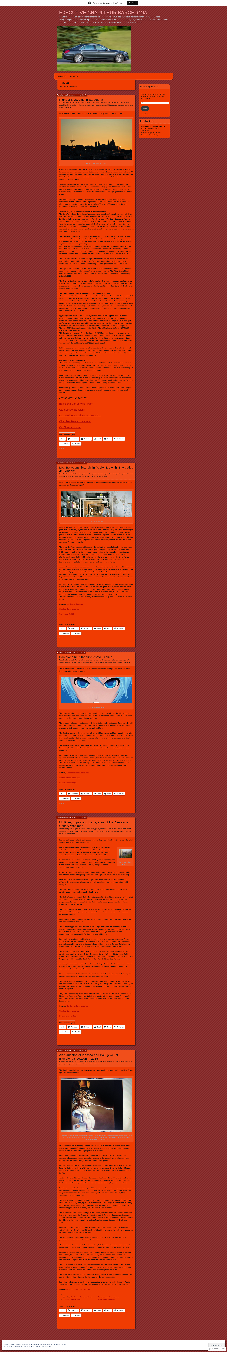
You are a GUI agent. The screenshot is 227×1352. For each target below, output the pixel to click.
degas (121, 102)
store (93, 476)
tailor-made (108, 662)
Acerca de (61, 76)
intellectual (103, 829)
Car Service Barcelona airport (78, 773)
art (79, 829)
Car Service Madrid (70, 427)
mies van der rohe (88, 105)
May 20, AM (82, 95)
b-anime (95, 660)
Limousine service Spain (68, 782)
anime (90, 660)
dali (82, 1061)
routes (107, 831)
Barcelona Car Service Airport (76, 403)
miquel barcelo (64, 831)
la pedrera (92, 1061)
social (111, 831)
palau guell (114, 105)
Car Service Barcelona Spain (81, 1297)
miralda (72, 831)
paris (130, 1061)
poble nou (78, 476)
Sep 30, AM (82, 818)
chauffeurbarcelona (70, 95)
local (113, 829)
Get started (132, 3)
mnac (97, 105)
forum (86, 1061)
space (102, 662)
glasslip (79, 662)
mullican (83, 831)
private (67, 1064)
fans (75, 662)
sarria (127, 105)
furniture (119, 474)
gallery (97, 829)
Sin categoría (70, 102)
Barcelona (96, 102)
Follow (145, 108)
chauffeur (109, 474)
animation (84, 660)
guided (61, 105)
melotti (129, 829)
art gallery (69, 829)
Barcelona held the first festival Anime (85, 657)
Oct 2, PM (82, 652)
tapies (122, 831)
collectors (91, 829)
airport (83, 474)
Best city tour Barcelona (106, 1299)
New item (74, 76)
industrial (126, 474)
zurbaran (84, 1064)
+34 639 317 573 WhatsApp (150, 128)
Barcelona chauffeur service (108, 1297)
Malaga (103, 1061)
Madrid (66, 476)
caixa (75, 1061)
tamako (115, 662)
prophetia (73, 1064)
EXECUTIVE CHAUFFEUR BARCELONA (103, 12)
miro (108, 1061)
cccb (109, 102)
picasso (61, 1064)
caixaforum (103, 102)
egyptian (126, 102)
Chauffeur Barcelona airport (75, 421)
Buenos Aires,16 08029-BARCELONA (153, 126)
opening (89, 831)
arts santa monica (86, 102)
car (104, 474)
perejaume (100, 831)
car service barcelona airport (115, 660)
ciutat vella (115, 102)
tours (131, 105)
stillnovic (116, 831)
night (108, 105)
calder (83, 829)
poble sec (121, 105)
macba (74, 105)
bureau (100, 474)
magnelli (123, 829)
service (89, 476)
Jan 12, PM (82, 1050)
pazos (94, 831)
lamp (131, 474)
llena (109, 829)
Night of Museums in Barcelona (81, 99)
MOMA (77, 831)
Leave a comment (65, 107)
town (126, 831)
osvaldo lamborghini (121, 1061)
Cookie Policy (46, 1346)
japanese (86, 662)
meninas (79, 105)
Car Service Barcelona (72, 409)
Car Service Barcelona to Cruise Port (80, 415)
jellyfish (91, 662)
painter (72, 476)
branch (95, 474)
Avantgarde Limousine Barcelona (78, 1289)
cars (79, 1061)
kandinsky (67, 105)
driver (114, 474)
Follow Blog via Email (149, 87)
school (84, 476)
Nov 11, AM (82, 463)
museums (102, 105)
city (72, 662)
